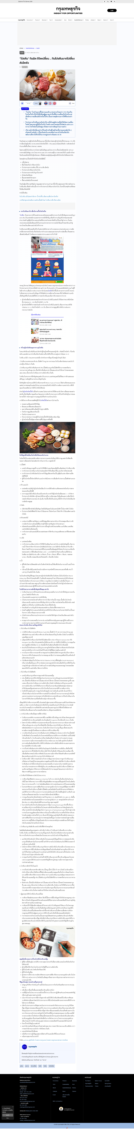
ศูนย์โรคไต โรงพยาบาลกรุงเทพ (37, 1040)
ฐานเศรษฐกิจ (108, 1086)
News (99, 20)
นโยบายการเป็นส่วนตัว (66, 1096)
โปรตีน (45, 1066)
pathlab (25, 1040)
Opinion (105, 20)
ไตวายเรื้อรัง (33, 1066)
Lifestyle (92, 20)
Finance (37, 20)
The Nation (88, 1081)
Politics (87, 20)
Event (111, 20)
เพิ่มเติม (4, 1112)
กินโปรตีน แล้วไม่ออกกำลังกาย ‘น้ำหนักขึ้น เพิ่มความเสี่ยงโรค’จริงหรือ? (39, 196)
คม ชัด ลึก (107, 1081)
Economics (29, 20)
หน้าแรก (21, 48)
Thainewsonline (89, 1086)
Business (44, 20)
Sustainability (58, 20)
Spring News (108, 1083)
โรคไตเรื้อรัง (51, 1066)
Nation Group (98, 1081)
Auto (65, 20)
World (69, 20)
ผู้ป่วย (21, 1066)
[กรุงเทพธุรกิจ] (21, 20)
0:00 (27, 103)
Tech (50, 20)
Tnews (96, 1086)
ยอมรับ (7, 1115)
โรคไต (40, 1066)
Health (38, 48)
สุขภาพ (27, 1066)
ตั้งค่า (8, 1118)
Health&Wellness (78, 20)
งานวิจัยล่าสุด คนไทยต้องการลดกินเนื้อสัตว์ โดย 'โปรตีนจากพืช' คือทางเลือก (40, 200)
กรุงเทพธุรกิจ (88, 1083)
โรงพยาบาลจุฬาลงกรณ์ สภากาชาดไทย (57, 1040)
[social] (105, 1)
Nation (96, 1083)
